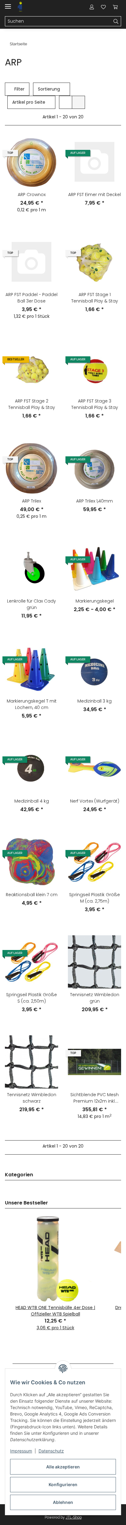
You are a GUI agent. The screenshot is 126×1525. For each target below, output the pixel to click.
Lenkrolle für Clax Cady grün (31, 604)
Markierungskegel (95, 601)
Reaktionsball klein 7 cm (31, 895)
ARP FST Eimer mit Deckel (94, 194)
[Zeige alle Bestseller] (119, 1203)
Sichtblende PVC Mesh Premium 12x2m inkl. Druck (94, 1098)
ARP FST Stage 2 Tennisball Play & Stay (31, 404)
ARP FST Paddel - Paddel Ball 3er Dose (31, 297)
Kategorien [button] (19, 1175)
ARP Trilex (31, 501)
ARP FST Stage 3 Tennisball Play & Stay (94, 404)
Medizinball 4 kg (31, 801)
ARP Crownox (32, 194)
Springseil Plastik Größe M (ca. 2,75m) (94, 898)
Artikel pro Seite (28, 102)
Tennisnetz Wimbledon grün (94, 998)
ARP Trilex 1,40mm (94, 501)
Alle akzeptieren (63, 1466)
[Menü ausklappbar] (8, 4)
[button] (92, 7)
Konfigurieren (63, 1484)
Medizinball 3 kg (94, 701)
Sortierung (49, 89)
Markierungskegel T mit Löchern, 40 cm (32, 704)
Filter (18, 89)
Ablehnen (63, 1502)
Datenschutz (51, 1450)
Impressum (21, 1450)
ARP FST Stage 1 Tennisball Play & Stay (94, 297)
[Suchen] (116, 21)
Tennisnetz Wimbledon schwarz (31, 1098)
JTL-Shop (74, 1517)
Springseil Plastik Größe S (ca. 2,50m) (31, 998)
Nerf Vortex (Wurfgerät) (94, 801)
